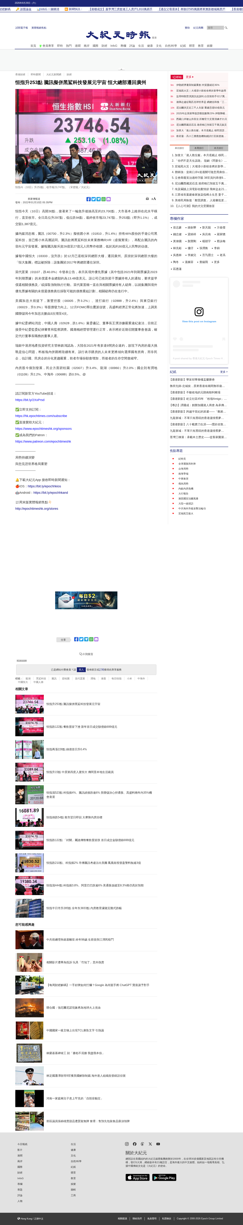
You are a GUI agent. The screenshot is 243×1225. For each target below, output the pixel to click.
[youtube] (158, 1143)
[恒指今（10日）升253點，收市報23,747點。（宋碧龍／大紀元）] (86, 136)
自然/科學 (171, 45)
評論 (132, 45)
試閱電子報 (21, 27)
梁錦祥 (192, 234)
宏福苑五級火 (185, 513)
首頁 (33, 45)
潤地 (93, 678)
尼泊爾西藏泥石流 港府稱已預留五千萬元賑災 (201, 124)
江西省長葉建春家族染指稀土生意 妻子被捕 (201, 195)
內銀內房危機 (185, 488)
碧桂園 (66, 678)
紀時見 (182, 458)
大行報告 (183, 493)
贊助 (187, 27)
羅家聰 (221, 234)
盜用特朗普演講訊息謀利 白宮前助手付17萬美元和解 (201, 96)
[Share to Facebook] (88, 199)
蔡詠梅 (221, 241)
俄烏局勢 (183, 483)
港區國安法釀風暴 (188, 498)
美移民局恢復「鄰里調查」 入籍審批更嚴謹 (201, 201)
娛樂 (210, 45)
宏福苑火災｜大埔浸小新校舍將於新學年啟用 (201, 90)
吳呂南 (206, 234)
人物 (19, 1201)
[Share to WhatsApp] (103, 199)
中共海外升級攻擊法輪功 (192, 508)
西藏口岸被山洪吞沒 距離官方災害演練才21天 (201, 119)
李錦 (217, 248)
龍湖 (28, 678)
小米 (129, 678)
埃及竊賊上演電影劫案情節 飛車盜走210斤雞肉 (200, 189)
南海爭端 (183, 473)
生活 (141, 45)
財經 (104, 45)
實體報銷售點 (38, 27)
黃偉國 (177, 241)
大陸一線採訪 (185, 503)
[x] (150, 1143)
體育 (192, 45)
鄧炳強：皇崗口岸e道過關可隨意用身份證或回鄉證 (201, 172)
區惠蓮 (177, 268)
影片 (19, 1149)
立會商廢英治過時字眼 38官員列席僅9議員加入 (200, 178)
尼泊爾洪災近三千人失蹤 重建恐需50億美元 (200, 107)
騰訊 (54, 678)
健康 (150, 45)
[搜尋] (226, 28)
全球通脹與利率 (187, 463)
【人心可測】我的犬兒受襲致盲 (195, 206)
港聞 (78, 45)
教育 (201, 45)
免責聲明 (152, 1218)
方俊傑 (221, 227)
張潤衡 (203, 248)
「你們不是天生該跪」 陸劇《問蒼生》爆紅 (201, 161)
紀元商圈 (198, 27)
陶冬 (176, 261)
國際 (95, 45)
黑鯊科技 (41, 678)
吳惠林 (177, 255)
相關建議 (122, 1218)
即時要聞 (36, 74)
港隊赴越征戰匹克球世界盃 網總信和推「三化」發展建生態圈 (200, 102)
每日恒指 (117, 678)
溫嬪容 (189, 261)
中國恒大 (23, 682)
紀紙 (183, 45)
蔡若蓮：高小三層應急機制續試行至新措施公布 (201, 136)
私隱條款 (166, 1218)
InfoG (113, 45)
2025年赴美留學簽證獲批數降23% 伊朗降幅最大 (202, 113)
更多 (217, 261)
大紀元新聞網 (53, 74)
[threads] (142, 1143)
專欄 (123, 45)
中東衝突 (183, 478)
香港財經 (20, 74)
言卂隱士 (208, 255)
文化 (159, 45)
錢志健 (177, 234)
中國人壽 (38, 682)
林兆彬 (177, 248)
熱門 (69, 45)
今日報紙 (22, 1144)
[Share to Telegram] (98, 199)
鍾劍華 (192, 227)
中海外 (141, 678)
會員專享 (48, 45)
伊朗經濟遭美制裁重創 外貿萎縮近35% (197, 85)
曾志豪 (177, 227)
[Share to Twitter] (93, 199)
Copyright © (183, 1218)
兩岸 (86, 45)
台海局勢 (183, 468)
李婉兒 (192, 255)
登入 (81, 669)
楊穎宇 (206, 241)
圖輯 (73, 1189)
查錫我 (203, 261)
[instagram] (127, 1143)
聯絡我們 (137, 1218)
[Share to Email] (108, 199)
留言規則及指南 (22, 660)
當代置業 (80, 678)
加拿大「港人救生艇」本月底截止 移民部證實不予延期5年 (201, 130)
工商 (73, 1195)
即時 (60, 45)
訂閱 (101, 669)
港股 (103, 678)
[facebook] (134, 1143)
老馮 (222, 255)
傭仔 (190, 248)
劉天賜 (206, 227)
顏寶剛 (192, 241)
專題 (19, 1189)
